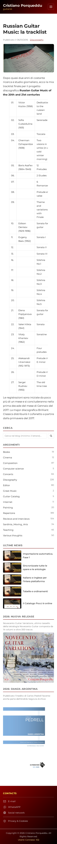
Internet (7, 502)
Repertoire (9, 513)
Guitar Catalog (11, 496)
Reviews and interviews (16, 518)
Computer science (13, 468)
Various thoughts (12, 535)
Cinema (7, 457)
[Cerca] (51, 436)
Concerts (8, 474)
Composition (10, 463)
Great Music (10, 490)
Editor (6, 485)
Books (6, 452)
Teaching (8, 529)
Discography (36, 39)
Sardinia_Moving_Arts (15, 524)
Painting (8, 507)
